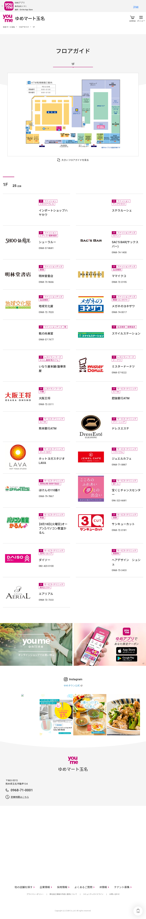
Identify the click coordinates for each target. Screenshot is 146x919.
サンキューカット (123, 524)
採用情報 (62, 887)
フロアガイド (24, 27)
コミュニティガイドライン (93, 894)
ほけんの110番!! (49, 490)
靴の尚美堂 (46, 333)
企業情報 (45, 887)
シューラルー (47, 242)
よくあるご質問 (83, 887)
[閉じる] (2, 6)
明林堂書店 (46, 276)
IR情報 (103, 887)
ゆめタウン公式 (72, 685)
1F (73, 64)
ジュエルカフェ (122, 458)
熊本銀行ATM (47, 428)
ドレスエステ (120, 428)
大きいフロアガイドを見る (75, 160)
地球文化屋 (46, 306)
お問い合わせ (114, 894)
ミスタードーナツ (123, 366)
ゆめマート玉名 (9, 27)
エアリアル (46, 594)
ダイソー (44, 560)
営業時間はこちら (20, 797)
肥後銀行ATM (120, 398)
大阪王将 (44, 398)
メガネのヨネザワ (123, 306)
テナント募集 (121, 887)
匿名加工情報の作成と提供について (63, 894)
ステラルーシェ (122, 210)
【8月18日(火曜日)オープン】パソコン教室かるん (53, 528)
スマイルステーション (126, 333)
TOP (138, 911)
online (132, 18)
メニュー (141, 18)
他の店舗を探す (24, 887)
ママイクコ (119, 276)
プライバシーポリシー (35, 894)
